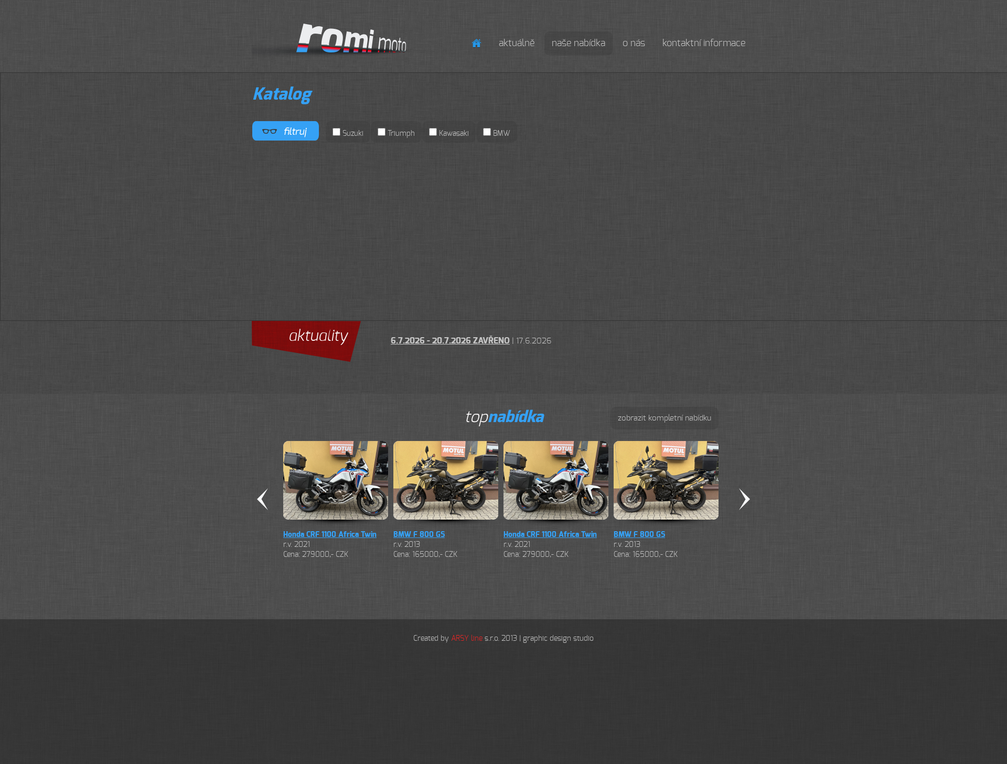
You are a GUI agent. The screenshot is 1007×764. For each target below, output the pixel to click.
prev (262, 499)
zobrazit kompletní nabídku (664, 418)
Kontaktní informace (703, 43)
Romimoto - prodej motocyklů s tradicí (361, 21)
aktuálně (516, 43)
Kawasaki (453, 133)
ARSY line (467, 638)
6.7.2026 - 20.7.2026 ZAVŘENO (450, 341)
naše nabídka (578, 43)
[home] (476, 43)
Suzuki (351, 133)
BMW (500, 133)
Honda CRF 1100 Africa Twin (330, 535)
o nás (634, 43)
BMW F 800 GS (419, 535)
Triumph (400, 133)
